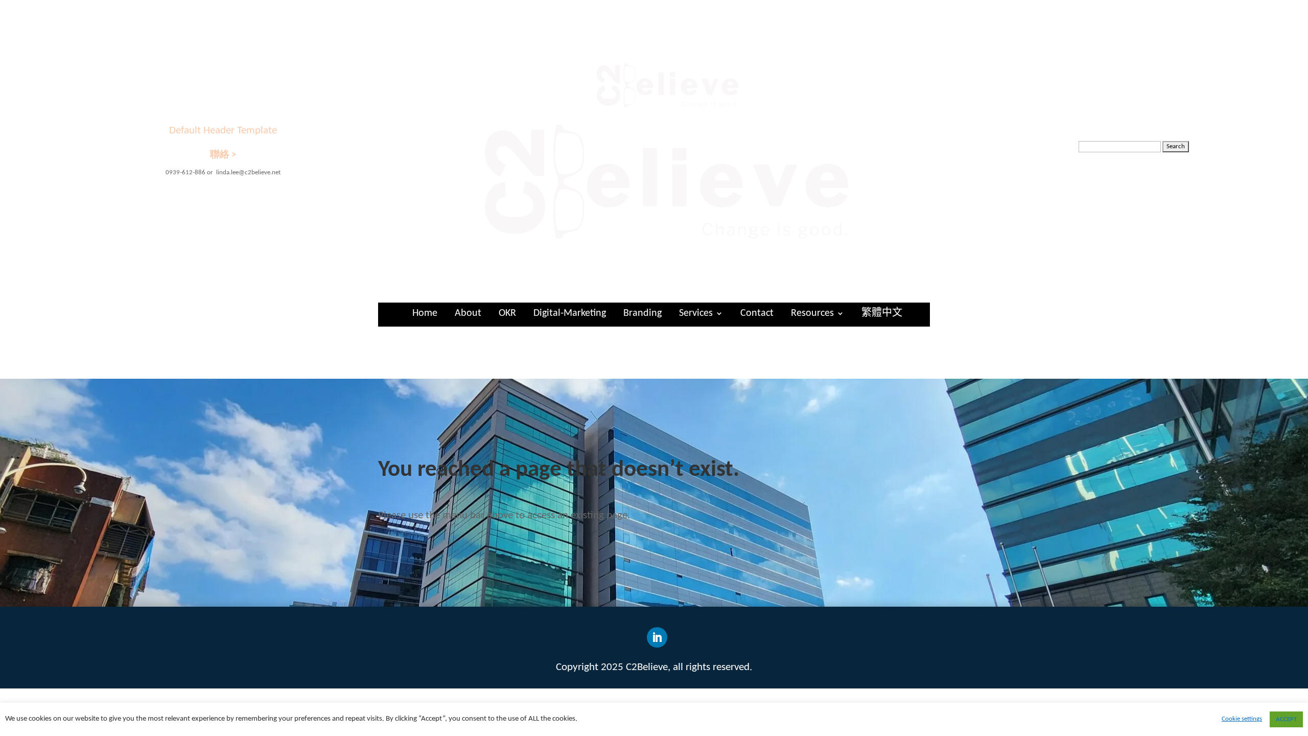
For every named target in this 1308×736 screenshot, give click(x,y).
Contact (757, 313)
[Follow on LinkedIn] (657, 637)
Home (424, 313)
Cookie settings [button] (1242, 719)
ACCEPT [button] (1286, 719)
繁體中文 (881, 313)
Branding (642, 313)
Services (696, 313)
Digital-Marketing (569, 313)
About (468, 313)
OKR (507, 313)
